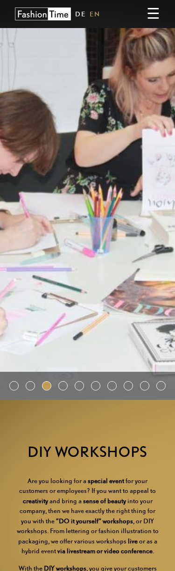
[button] (14, 385)
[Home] (43, 13)
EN (95, 14)
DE (80, 14)
